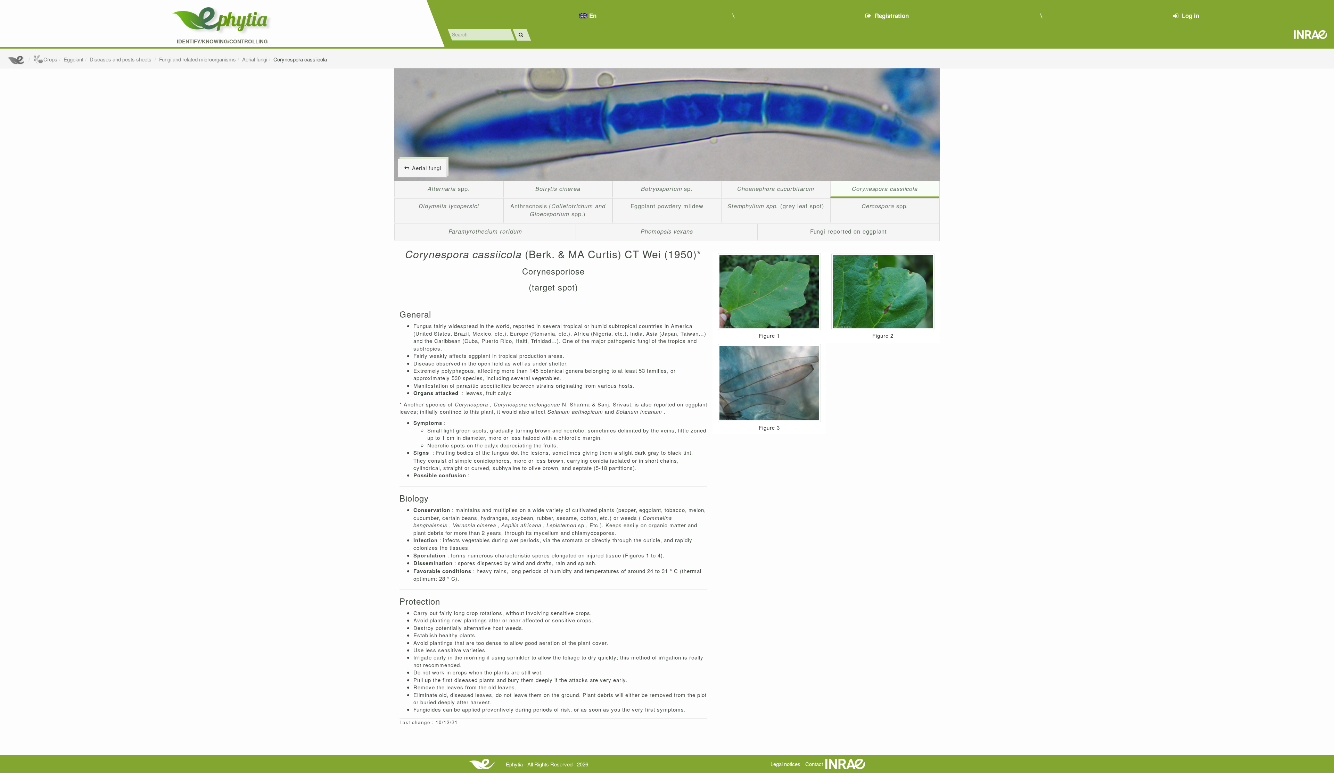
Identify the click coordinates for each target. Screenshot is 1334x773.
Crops (50, 59)
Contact (814, 763)
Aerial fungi (254, 59)
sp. (667, 188)
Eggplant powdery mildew (667, 206)
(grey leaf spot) (775, 206)
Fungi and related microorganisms (197, 59)
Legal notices (785, 763)
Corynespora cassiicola (300, 59)
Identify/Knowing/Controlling (222, 41)
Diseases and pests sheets (121, 59)
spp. (449, 188)
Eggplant (73, 59)
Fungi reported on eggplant (848, 231)
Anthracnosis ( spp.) (558, 210)
